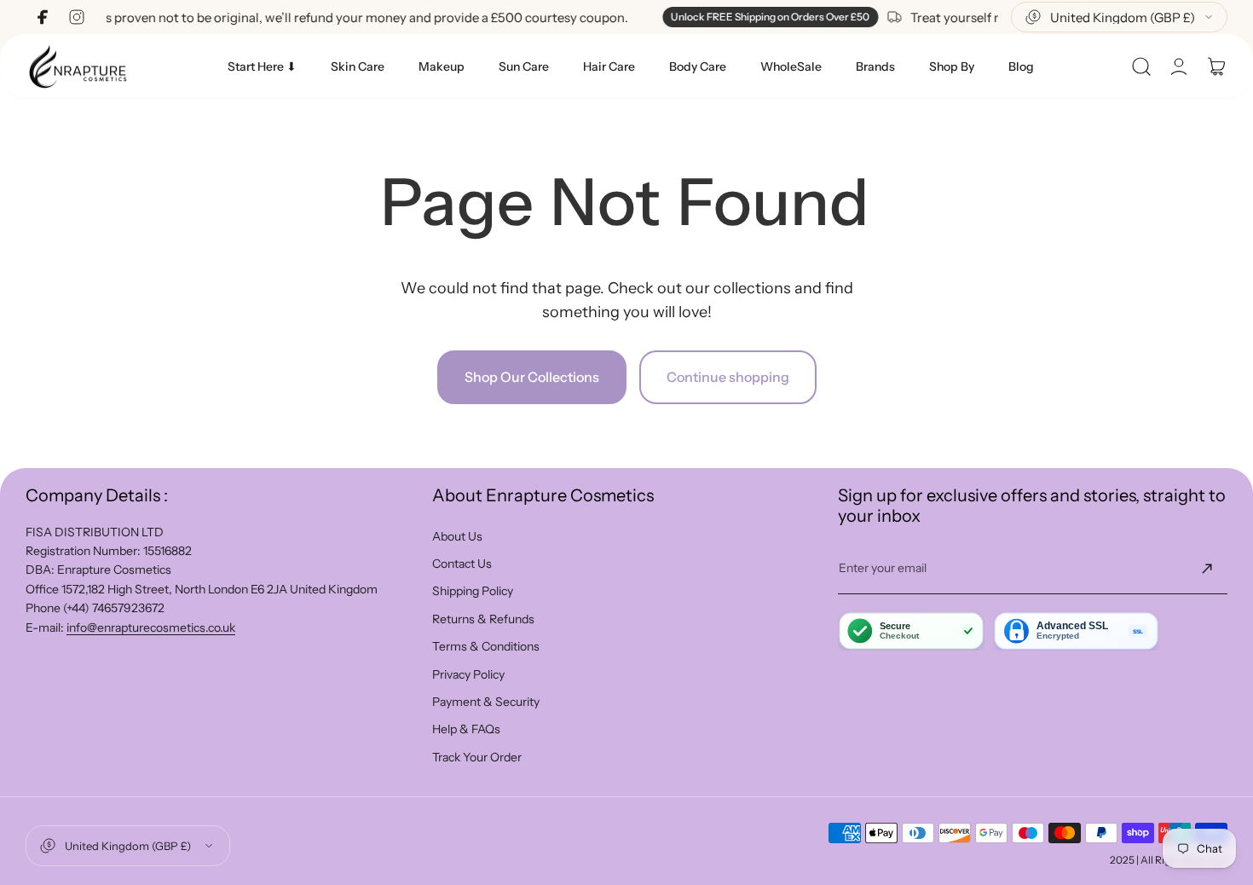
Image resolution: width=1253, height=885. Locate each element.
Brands (875, 66)
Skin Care (357, 66)
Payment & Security (486, 701)
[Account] (1179, 66)
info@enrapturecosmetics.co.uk (150, 627)
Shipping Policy (472, 591)
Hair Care (609, 66)
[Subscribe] (1207, 568)
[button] (1141, 66)
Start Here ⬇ (262, 66)
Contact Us (462, 563)
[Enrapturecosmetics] (77, 66)
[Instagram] (77, 17)
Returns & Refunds (483, 619)
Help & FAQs (466, 729)
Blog (1021, 66)
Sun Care (524, 66)
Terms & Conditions (486, 646)
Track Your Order (477, 757)
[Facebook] (43, 17)
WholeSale (791, 66)
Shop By (951, 66)
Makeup (442, 66)
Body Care (697, 66)
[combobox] (1119, 17)
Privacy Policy (468, 674)
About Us (457, 536)
